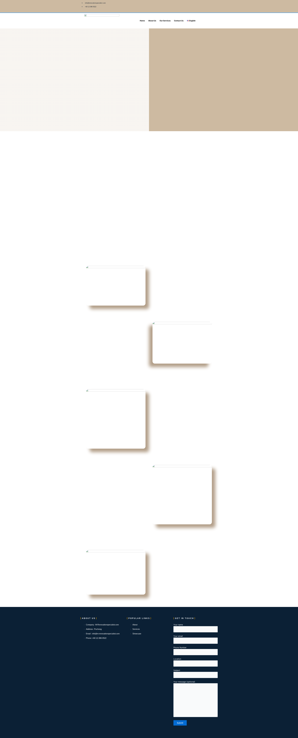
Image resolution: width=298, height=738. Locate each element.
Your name (178, 624)
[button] (191, 20)
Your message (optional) (184, 682)
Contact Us (178, 21)
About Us (152, 21)
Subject (176, 670)
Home (142, 21)
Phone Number (179, 647)
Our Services (165, 21)
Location (177, 659)
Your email (178, 636)
